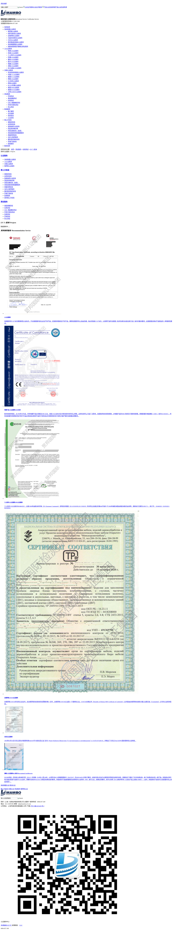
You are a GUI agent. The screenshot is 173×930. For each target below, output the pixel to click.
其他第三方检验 (9, 197)
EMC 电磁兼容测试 (14, 102)
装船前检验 (11, 122)
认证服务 (4, 156)
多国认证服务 (8, 70)
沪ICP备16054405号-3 (37, 806)
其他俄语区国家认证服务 (16, 42)
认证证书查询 (37, 7)
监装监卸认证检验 (13, 126)
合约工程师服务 (13, 137)
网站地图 (3, 3)
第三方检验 (8, 120)
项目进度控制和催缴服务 (16, 133)
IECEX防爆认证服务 (14, 85)
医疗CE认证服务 (13, 61)
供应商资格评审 (13, 128)
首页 (12, 149)
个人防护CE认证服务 (14, 55)
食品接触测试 (12, 98)
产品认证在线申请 (61, 7)
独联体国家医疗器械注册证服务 (18, 46)
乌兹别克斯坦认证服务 (15, 38)
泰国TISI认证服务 (13, 87)
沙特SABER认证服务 (14, 92)
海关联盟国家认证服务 (15, 44)
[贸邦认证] (11, 795)
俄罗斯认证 (24, 789)
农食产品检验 (12, 141)
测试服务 (7, 94)
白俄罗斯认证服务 (13, 35)
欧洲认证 (12, 785)
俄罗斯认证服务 (13, 31)
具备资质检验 (12, 135)
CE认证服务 (8, 48)
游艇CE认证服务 (13, 66)
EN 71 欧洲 (33, 149)
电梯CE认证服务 (13, 51)
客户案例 (11, 111)
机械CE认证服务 (13, 53)
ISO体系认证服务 (13, 81)
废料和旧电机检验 (13, 139)
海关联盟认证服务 (10, 29)
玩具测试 (11, 100)
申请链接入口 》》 (6, 925)
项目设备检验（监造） (15, 130)
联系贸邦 (7, 146)
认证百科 (11, 117)
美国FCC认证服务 (13, 76)
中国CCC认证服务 (14, 74)
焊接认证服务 (12, 83)
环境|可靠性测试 (13, 105)
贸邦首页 (7, 27)
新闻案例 (7, 109)
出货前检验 (11, 124)
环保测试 (11, 96)
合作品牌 (11, 113)
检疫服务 (11, 143)
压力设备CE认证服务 (14, 68)
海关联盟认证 (5, 785)
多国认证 (11, 789)
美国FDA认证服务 (14, 89)
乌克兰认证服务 (13, 40)
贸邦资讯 (11, 115)
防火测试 (11, 107)
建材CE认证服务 (13, 59)
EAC (20, 925)
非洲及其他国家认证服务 (16, 72)
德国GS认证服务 (13, 79)
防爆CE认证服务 (13, 57)
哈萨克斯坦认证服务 (14, 33)
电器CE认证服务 (13, 64)
